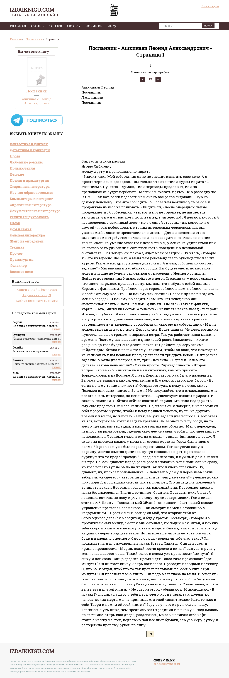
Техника (17, 247)
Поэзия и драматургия (29, 180)
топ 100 (55, 26)
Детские (17, 174)
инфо (112, 26)
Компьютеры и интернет (31, 198)
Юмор (15, 223)
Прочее (16, 253)
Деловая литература (27, 235)
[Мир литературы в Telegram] (37, 126)
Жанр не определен (26, 241)
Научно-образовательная (31, 192)
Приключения (22, 168)
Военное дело (21, 271)
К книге (56, 329)
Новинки (94, 26)
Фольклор (18, 265)
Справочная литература (31, 205)
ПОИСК (208, 25)
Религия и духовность (29, 217)
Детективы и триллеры (30, 150)
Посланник (36, 91)
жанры (38, 26)
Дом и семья (20, 229)
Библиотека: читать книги (37, 301)
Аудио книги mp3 (36, 295)
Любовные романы (26, 162)
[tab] (37, 144)
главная (18, 26)
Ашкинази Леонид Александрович (37, 101)
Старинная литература (30, 186)
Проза (15, 156)
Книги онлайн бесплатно (36, 290)
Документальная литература (35, 211)
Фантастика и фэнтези (29, 144)
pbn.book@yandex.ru (167, 663)
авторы (73, 26)
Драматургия (21, 259)
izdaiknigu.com (32, 9)
